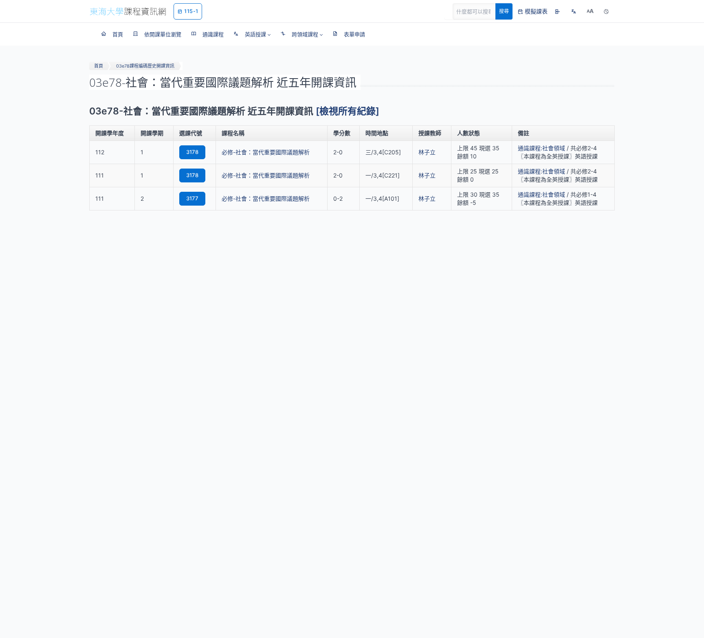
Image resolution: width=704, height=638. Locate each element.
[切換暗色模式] (606, 11)
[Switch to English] (573, 11)
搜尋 (504, 11)
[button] (252, 34)
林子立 (427, 152)
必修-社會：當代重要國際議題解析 (266, 152)
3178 (192, 152)
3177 (192, 198)
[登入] (557, 11)
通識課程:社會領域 (541, 148)
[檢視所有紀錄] (347, 111)
